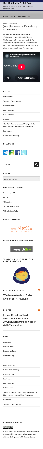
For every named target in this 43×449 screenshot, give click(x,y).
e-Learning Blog (17, 3)
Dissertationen (8, 114)
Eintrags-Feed (8, 346)
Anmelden (7, 342)
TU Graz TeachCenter (11, 206)
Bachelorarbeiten (9, 105)
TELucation (7, 202)
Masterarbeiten (8, 110)
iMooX (5, 197)
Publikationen (8, 96)
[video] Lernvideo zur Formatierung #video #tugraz (20, 27)
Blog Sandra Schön (13, 290)
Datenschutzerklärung (11, 135)
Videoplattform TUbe (10, 211)
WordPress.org (8, 355)
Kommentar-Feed (9, 351)
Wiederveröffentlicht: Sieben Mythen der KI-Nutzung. (18, 296)
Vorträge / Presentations (12, 101)
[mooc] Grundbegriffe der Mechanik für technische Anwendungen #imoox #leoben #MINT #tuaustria (19, 320)
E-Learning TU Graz (10, 193)
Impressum (7, 131)
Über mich (7, 119)
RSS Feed (8, 310)
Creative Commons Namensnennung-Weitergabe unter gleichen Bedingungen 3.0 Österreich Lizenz (21, 434)
